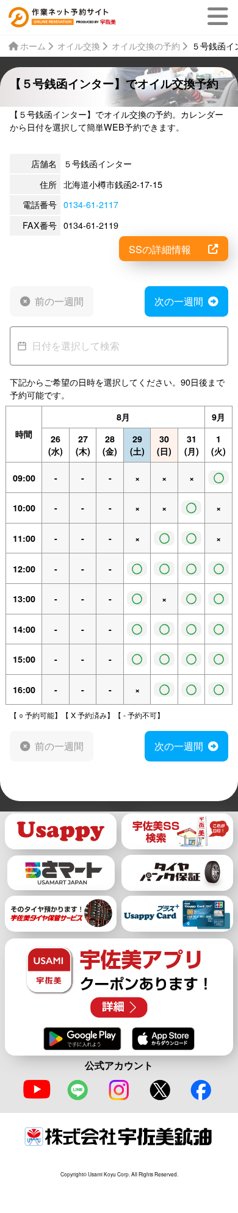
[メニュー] (220, 16)
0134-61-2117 (90, 204)
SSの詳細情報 (160, 249)
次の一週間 (178, 300)
